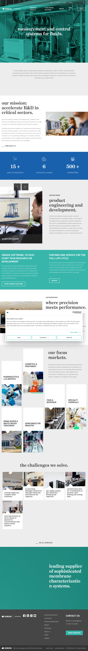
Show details (74, 332)
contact (81, 9)
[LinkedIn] (28, 615)
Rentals (46, 625)
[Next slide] (25, 186)
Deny (18, 337)
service (54, 281)
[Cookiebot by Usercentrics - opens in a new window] (73, 312)
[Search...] (84, 2)
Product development (51, 622)
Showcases (47, 628)
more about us (10, 146)
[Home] (10, 9)
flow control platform (13, 284)
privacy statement (60, 648)
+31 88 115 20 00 (72, 624)
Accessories (48, 618)
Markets (46, 638)
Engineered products (51, 615)
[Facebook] (24, 615)
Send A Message (74, 633)
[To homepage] (12, 616)
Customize (43, 337)
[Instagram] (31, 615)
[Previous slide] (17, 186)
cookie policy (49, 648)
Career (46, 635)
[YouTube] (35, 615)
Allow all (69, 337)
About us (47, 632)
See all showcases (46, 542)
